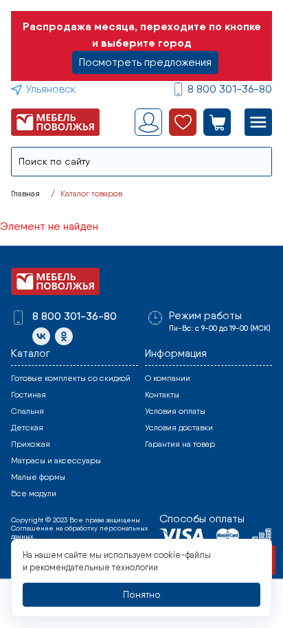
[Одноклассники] (64, 336)
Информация (176, 353)
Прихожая (30, 444)
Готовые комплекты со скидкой (71, 378)
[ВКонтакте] (41, 336)
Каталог (30, 353)
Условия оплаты (175, 411)
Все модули (33, 493)
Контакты (162, 394)
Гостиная (28, 394)
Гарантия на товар (180, 444)
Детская (27, 427)
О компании (167, 378)
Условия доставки (179, 427)
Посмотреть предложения (145, 62)
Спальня (27, 411)
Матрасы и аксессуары (56, 460)
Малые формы (38, 477)
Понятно (142, 594)
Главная (25, 193)
